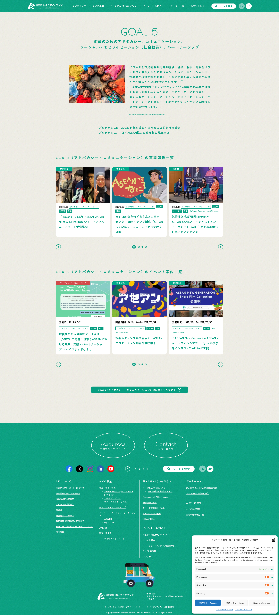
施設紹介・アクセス (65, 515)
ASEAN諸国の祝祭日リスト (160, 491)
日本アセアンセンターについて (70, 487)
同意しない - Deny (235, 602)
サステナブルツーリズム (115, 501)
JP (248, 6)
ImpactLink (109, 522)
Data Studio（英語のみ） (197, 493)
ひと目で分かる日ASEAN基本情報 (201, 487)
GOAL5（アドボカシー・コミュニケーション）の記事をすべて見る (137, 389)
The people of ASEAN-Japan (155, 496)
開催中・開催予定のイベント (156, 534)
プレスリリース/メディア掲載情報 (158, 545)
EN (241, 6)
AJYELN (108, 518)
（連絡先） (151, 599)
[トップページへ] (46, 6)
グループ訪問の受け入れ (154, 507)
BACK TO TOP (142, 469)
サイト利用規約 (118, 607)
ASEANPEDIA (148, 518)
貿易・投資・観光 (107, 487)
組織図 (59, 509)
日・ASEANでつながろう (154, 487)
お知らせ (147, 556)
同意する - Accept (208, 602)
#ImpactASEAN (150, 502)
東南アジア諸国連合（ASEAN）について (74, 526)
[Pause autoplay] (134, 247)
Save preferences (261, 602)
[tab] (139, 247)
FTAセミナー (110, 494)
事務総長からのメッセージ (68, 493)
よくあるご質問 (193, 509)
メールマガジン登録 (152, 513)
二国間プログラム (112, 498)
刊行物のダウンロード (114, 538)
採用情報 (60, 531)
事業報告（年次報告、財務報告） (71, 520)
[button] (273, 539)
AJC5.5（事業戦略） (65, 504)
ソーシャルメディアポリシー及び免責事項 (159, 607)
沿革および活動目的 (65, 498)
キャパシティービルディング (112, 507)
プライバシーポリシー (224, 609)
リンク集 (108, 607)
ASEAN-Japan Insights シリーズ (118, 491)
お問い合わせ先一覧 (195, 514)
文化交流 (103, 527)
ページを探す (226, 6)
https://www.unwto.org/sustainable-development (149, 114)
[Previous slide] (58, 247)
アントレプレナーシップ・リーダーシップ (117, 514)
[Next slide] (220, 247)
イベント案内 (149, 540)
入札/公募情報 (149, 551)
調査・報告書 (105, 533)
